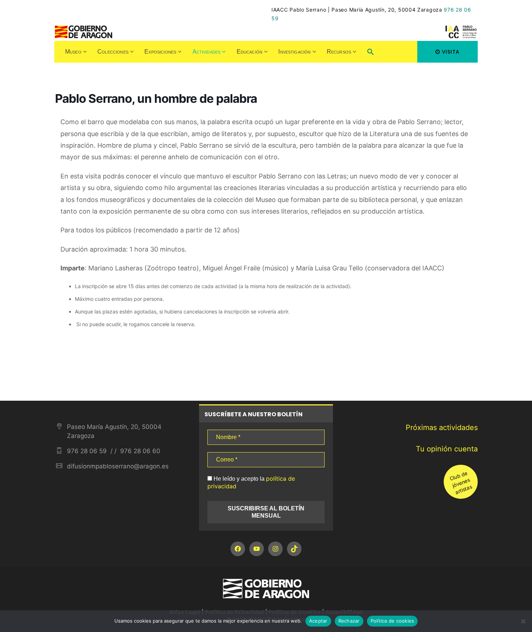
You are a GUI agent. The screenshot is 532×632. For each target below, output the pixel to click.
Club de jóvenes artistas (461, 482)
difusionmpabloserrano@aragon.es (118, 466)
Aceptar (318, 621)
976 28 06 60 (139, 451)
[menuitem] (75, 52)
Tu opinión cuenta (447, 448)
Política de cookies (392, 621)
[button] (370, 52)
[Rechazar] (523, 621)
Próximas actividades (442, 427)
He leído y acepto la (251, 482)
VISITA (451, 51)
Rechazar (349, 621)
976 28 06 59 (87, 451)
